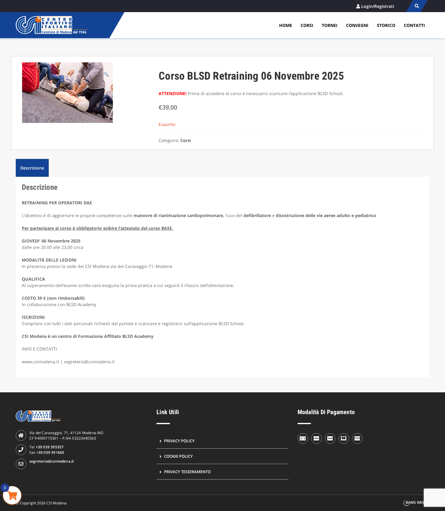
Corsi (307, 25)
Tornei (330, 25)
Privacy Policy (179, 440)
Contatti (414, 25)
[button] (106, 74)
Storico (386, 25)
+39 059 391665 (50, 452)
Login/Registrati (377, 6)
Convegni (357, 25)
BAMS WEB (415, 502)
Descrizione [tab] (32, 168)
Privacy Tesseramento (187, 471)
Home (285, 25)
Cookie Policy (178, 456)
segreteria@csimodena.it (51, 461)
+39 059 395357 (50, 447)
